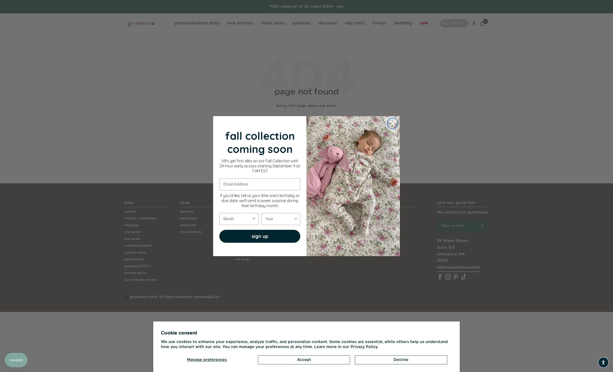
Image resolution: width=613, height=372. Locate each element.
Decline (401, 360)
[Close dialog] (392, 123)
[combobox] (237, 219)
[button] (603, 362)
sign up (260, 236)
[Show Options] (253, 219)
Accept (304, 360)
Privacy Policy (364, 347)
